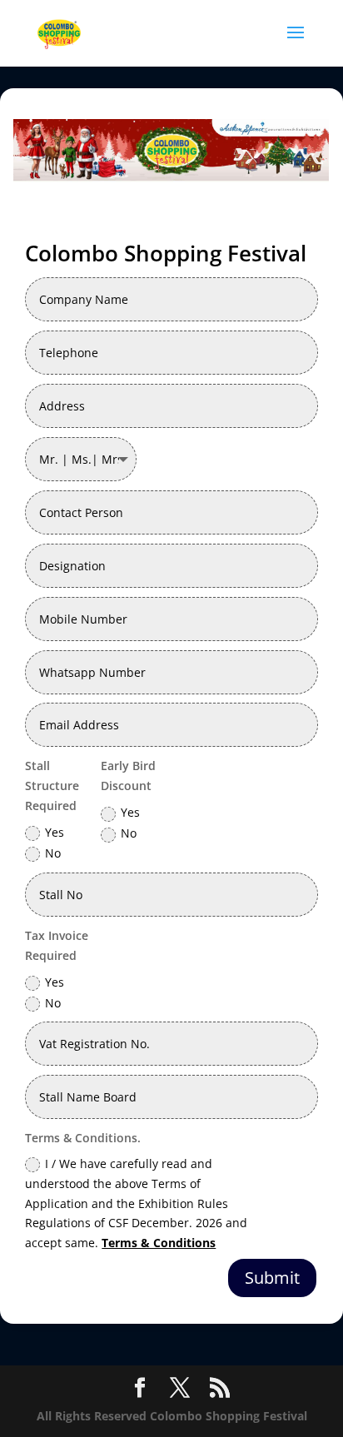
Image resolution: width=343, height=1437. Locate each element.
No (53, 853)
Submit (272, 1277)
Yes (54, 832)
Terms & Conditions (159, 1243)
